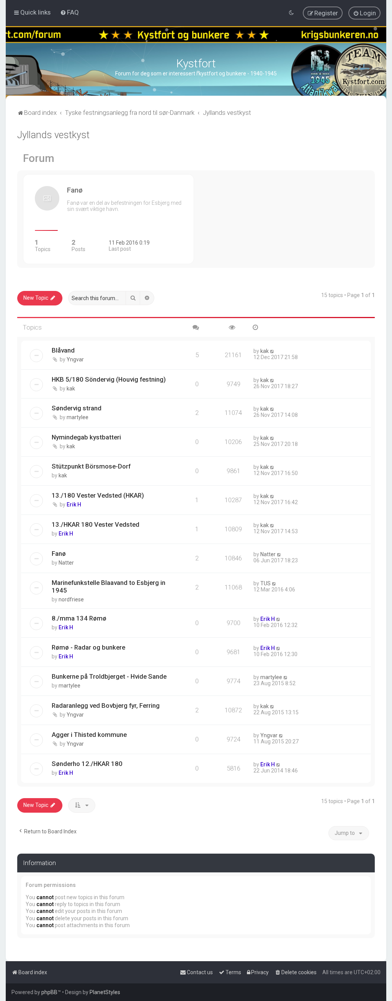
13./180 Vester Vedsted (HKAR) (98, 495)
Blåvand (63, 350)
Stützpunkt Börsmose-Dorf (91, 466)
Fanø (59, 553)
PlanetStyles (105, 992)
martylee (77, 417)
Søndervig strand (76, 408)
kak (264, 351)
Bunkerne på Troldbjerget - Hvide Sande (109, 676)
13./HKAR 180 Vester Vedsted (95, 524)
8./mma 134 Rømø (79, 618)
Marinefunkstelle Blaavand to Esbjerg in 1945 (108, 586)
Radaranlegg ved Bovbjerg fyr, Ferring (106, 705)
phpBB (49, 992)
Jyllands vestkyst (53, 134)
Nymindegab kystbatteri (86, 437)
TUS (265, 583)
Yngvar (75, 359)
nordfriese (71, 599)
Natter (66, 563)
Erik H (74, 504)
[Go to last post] (272, 351)
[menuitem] (69, 12)
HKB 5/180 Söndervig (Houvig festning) (109, 379)
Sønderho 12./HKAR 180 (87, 763)
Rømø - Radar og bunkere (88, 647)
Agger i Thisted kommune (89, 734)
